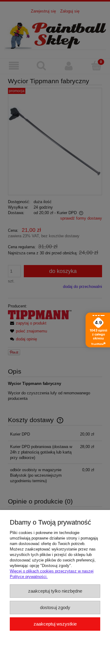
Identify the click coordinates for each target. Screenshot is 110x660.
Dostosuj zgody (55, 607)
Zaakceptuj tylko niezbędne (55, 591)
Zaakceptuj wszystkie (55, 623)
